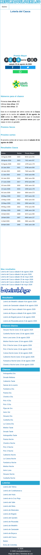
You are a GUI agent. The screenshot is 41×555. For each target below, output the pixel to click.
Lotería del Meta (9, 506)
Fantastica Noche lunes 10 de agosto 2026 (19, 361)
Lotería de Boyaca (10, 533)
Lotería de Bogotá (9, 514)
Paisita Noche (8, 439)
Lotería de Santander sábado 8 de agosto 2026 (20, 305)
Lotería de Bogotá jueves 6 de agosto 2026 (19, 317)
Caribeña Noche (9, 478)
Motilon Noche (8, 466)
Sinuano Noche (8, 474)
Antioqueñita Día (9, 373)
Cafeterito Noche (9, 455)
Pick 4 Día (7, 401)
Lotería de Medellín (10, 526)
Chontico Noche (9, 443)
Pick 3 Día (7, 404)
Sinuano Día (7, 416)
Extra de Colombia (10, 545)
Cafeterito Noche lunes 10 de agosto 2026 (18, 357)
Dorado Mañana (9, 377)
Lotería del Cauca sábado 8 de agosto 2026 (19, 309)
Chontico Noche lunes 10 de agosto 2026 (18, 365)
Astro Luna (7, 470)
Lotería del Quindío (10, 518)
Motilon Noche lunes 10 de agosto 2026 (17, 341)
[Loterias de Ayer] (16, 293)
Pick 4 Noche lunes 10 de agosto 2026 (17, 349)
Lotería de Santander (11, 529)
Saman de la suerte (10, 385)
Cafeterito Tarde (9, 381)
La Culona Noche (9, 459)
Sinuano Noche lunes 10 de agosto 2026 (18, 330)
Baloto (4, 7)
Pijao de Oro (7, 408)
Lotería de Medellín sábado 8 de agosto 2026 (20, 302)
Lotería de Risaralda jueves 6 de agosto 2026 (20, 321)
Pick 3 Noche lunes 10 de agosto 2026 (17, 345)
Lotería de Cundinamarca (12, 491)
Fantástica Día (8, 389)
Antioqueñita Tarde (10, 435)
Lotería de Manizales (11, 510)
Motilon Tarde (8, 428)
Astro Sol (6, 412)
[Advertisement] (20, 33)
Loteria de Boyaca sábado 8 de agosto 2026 (19, 313)
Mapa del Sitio (13, 554)
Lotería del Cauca (9, 537)
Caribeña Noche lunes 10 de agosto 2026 (18, 334)
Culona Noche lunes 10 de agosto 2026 (17, 353)
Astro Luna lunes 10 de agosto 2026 (16, 338)
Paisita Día (7, 393)
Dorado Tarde (8, 432)
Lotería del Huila (9, 495)
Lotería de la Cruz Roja (11, 498)
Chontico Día (8, 397)
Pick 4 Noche (8, 447)
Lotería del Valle (9, 502)
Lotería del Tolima (9, 487)
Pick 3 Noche (8, 451)
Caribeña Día (8, 420)
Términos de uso (26, 554)
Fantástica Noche (9, 463)
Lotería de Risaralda (10, 522)
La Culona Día (8, 424)
